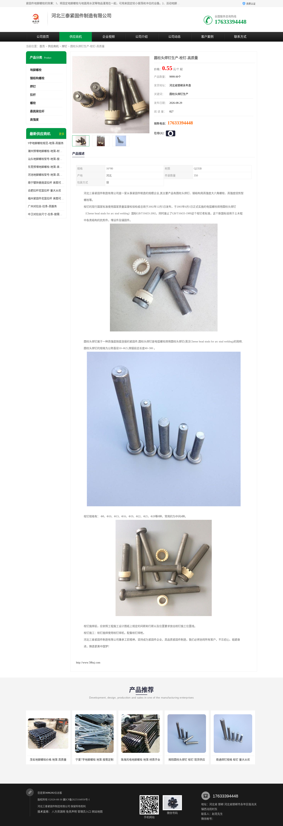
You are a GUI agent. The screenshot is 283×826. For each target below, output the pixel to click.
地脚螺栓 (36, 69)
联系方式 (240, 36)
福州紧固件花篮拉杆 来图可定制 (46, 198)
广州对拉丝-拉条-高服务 (42, 206)
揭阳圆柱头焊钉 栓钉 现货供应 (140, 759)
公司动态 (174, 36)
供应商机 (75, 36)
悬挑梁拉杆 (37, 111)
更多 (61, 133)
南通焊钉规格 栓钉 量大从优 (187, 759)
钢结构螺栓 (37, 78)
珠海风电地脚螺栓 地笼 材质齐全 (94, 759)
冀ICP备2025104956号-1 (76, 799)
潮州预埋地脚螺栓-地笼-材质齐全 (46, 151)
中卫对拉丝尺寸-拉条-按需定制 (46, 214)
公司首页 (43, 36)
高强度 (34, 119)
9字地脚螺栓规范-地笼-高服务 (46, 143)
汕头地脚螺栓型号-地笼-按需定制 (46, 159)
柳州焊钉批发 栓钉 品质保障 (233, 759)
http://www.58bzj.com (88, 662)
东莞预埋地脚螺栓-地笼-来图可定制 (46, 166)
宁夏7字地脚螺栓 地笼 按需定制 (48, 759)
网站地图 (97, 811)
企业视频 (108, 36)
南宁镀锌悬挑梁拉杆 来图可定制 (46, 182)
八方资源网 (58, 811)
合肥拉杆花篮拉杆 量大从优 (44, 190)
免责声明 (71, 811)
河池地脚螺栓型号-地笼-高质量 (46, 174)
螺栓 (33, 103)
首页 (42, 46)
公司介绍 (141, 36)
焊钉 (64, 46)
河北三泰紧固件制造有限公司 (54, 806)
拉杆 (33, 94)
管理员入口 (84, 811)
